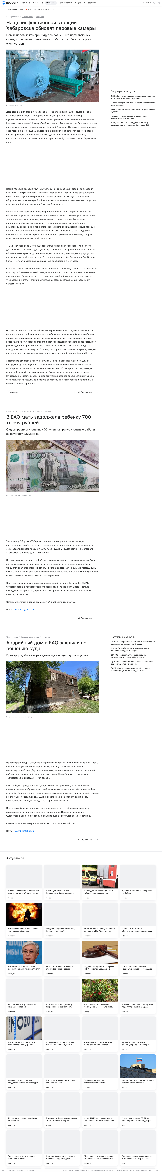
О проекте (63, 1170)
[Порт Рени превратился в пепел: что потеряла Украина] (24, 920)
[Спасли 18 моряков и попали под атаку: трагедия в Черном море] (24, 882)
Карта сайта (153, 1170)
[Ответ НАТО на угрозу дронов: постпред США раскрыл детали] (100, 1110)
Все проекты (29, 1170)
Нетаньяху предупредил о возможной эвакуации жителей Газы (129, 117)
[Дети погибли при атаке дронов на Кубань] (138, 882)
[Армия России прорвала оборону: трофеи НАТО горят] (138, 1034)
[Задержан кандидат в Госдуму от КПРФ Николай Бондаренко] (100, 958)
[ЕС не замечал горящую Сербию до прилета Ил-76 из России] (100, 920)
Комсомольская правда (30, 411)
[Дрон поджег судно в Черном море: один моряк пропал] (100, 1034)
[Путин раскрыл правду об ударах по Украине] (24, 1110)
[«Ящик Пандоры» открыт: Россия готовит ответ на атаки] (138, 1072)
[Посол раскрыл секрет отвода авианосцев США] (62, 1072)
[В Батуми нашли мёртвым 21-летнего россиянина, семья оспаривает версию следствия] (62, 1034)
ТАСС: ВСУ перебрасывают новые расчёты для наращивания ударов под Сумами (133, 642)
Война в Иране (16, 9)
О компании (11, 1170)
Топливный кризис (45, 9)
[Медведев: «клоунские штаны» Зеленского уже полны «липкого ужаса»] (100, 1148)
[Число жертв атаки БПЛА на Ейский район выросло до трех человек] (138, 1110)
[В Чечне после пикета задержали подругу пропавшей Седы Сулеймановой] (138, 996)
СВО (30, 9)
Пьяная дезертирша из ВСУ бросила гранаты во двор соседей (133, 103)
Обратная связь (141, 1170)
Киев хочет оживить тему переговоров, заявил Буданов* (133, 110)
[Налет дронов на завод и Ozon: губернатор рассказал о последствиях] (100, 882)
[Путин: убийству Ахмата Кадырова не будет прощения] (62, 882)
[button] (52, 76)
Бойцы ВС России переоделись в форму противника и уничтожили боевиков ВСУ (130, 123)
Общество (40, 17)
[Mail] (3, 3)
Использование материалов (124, 1170)
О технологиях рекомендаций (79, 1170)
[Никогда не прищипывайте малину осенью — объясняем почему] (100, 996)
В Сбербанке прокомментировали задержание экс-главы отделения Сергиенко (133, 97)
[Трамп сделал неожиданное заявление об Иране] (24, 1148)
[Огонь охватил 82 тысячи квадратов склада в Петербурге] (138, 958)
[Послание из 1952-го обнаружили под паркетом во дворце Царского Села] (138, 920)
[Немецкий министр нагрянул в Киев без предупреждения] (62, 1148)
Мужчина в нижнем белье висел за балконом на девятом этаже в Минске (132, 662)
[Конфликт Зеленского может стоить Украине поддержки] (62, 958)
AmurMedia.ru (27, 17)
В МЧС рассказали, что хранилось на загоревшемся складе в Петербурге (128, 656)
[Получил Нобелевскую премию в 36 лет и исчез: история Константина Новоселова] (62, 1110)
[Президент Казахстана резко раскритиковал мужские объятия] (24, 958)
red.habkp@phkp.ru (24, 609)
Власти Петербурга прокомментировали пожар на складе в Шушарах (130, 649)
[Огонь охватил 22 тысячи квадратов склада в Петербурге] (24, 1072)
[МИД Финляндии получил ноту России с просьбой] (62, 920)
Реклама (20, 1170)
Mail (3, 1170)
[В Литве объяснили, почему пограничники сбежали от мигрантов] (62, 996)
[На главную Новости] (11, 3)
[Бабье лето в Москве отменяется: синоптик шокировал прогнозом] (100, 1072)
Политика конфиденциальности (102, 1170)
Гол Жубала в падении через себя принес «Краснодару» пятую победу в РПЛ (130, 669)
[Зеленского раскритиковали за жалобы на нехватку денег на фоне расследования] (138, 1148)
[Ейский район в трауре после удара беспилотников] (24, 996)
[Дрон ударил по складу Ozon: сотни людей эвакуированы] (24, 1034)
